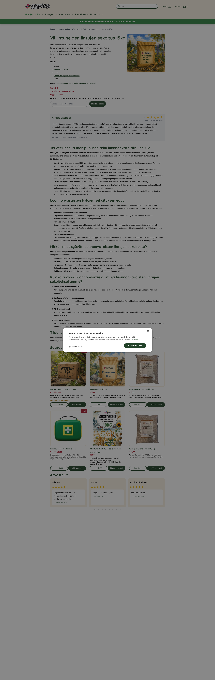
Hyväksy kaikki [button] (135, 346)
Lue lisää (134, 339)
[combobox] (148, 331)
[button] (76, 347)
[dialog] (107, 340)
